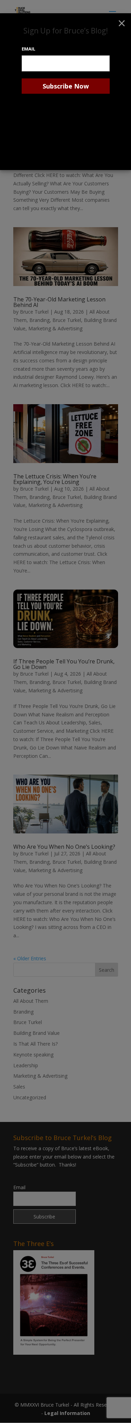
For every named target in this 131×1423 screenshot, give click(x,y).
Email (28, 49)
